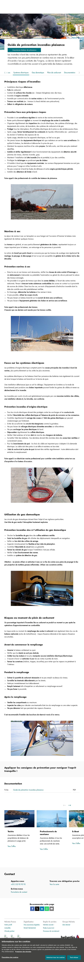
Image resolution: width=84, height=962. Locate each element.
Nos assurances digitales (32, 925)
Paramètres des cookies (10, 957)
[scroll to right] (71, 805)
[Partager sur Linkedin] (42, 909)
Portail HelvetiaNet (30, 928)
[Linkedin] (6, 937)
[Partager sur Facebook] (32, 909)
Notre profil (8, 925)
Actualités (7, 928)
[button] (24, 50)
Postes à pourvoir (48, 928)
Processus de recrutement (51, 931)
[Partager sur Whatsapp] (47, 909)
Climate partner (9, 931)
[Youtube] (12, 937)
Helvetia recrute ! (48, 925)
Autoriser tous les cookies (55, 957)
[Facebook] (19, 937)
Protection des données (23, 951)
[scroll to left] (66, 805)
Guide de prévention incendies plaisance (28, 790)
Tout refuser (74, 957)
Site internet (66, 925)
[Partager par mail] (51, 909)
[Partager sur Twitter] (37, 909)
